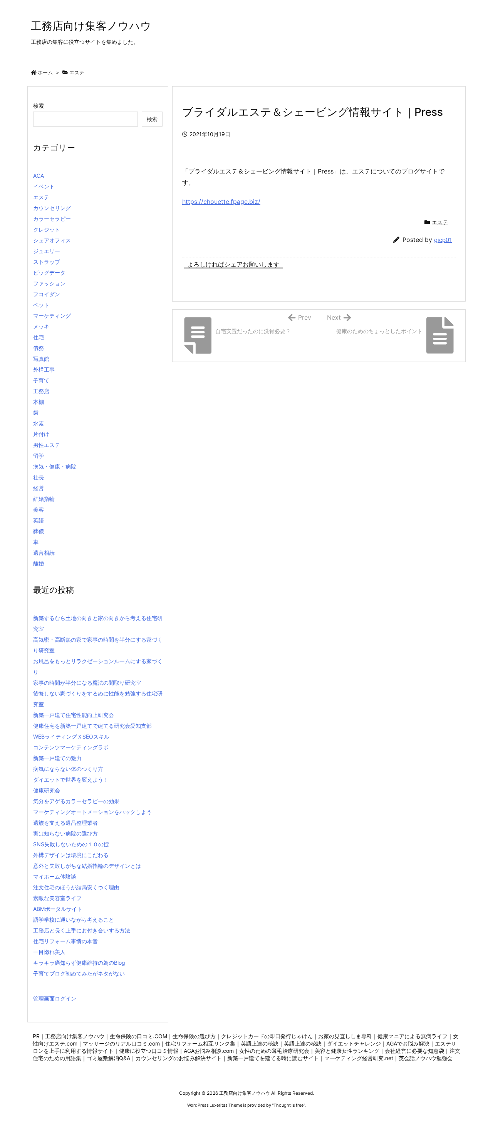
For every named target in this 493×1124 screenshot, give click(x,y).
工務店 (41, 391)
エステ (76, 72)
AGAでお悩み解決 (407, 1043)
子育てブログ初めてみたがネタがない (79, 973)
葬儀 (38, 531)
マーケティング (52, 315)
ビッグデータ (49, 272)
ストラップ (46, 261)
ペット (41, 305)
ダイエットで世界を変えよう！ (71, 779)
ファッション (49, 283)
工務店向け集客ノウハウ (74, 1036)
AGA (38, 175)
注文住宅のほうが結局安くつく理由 (76, 887)
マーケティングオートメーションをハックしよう (92, 812)
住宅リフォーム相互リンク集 (200, 1043)
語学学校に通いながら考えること (73, 919)
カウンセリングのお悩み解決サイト (179, 1058)
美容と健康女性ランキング (347, 1050)
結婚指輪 (44, 498)
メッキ (41, 326)
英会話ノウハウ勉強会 (426, 1058)
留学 (38, 455)
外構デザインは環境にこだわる (71, 855)
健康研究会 (46, 790)
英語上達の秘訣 (259, 1043)
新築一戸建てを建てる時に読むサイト (273, 1058)
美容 (38, 509)
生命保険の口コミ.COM (138, 1036)
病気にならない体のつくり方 (68, 768)
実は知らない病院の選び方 (65, 833)
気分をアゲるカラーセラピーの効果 (76, 801)
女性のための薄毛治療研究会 (274, 1050)
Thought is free (288, 1105)
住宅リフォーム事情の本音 (65, 941)
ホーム (45, 72)
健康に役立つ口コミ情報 (148, 1050)
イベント (44, 186)
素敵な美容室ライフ (57, 898)
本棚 (38, 402)
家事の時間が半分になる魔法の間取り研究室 (87, 682)
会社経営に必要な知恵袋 (414, 1050)
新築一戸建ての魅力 (57, 758)
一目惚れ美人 (49, 952)
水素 (38, 423)
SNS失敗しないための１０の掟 (71, 844)
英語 (38, 520)
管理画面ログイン (54, 998)
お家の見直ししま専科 (345, 1036)
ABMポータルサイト (57, 909)
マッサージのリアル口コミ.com (121, 1043)
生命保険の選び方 (194, 1036)
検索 (38, 105)
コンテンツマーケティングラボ (71, 747)
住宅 (38, 337)
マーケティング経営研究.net (358, 1058)
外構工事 (44, 369)
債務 (38, 348)
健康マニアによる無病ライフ (412, 1036)
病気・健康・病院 (54, 466)
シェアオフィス (52, 240)
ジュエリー (46, 251)
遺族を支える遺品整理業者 (65, 822)
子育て (41, 380)
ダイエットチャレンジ (354, 1043)
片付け (41, 434)
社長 (38, 477)
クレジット (46, 229)
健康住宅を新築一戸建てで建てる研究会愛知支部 (92, 725)
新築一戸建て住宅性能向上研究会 (73, 715)
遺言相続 (44, 552)
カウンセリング (52, 208)
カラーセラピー (52, 218)
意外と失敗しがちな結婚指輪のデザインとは (87, 865)
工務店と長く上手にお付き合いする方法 (81, 930)
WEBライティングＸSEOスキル (71, 736)
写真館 (41, 358)
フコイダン (46, 294)
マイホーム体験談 (54, 876)
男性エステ (46, 445)
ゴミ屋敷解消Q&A (108, 1058)
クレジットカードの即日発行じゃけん (267, 1036)
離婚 (38, 563)
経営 (38, 488)
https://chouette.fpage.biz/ (221, 201)
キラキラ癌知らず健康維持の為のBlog (79, 962)
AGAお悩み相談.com (209, 1050)
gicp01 (443, 239)
